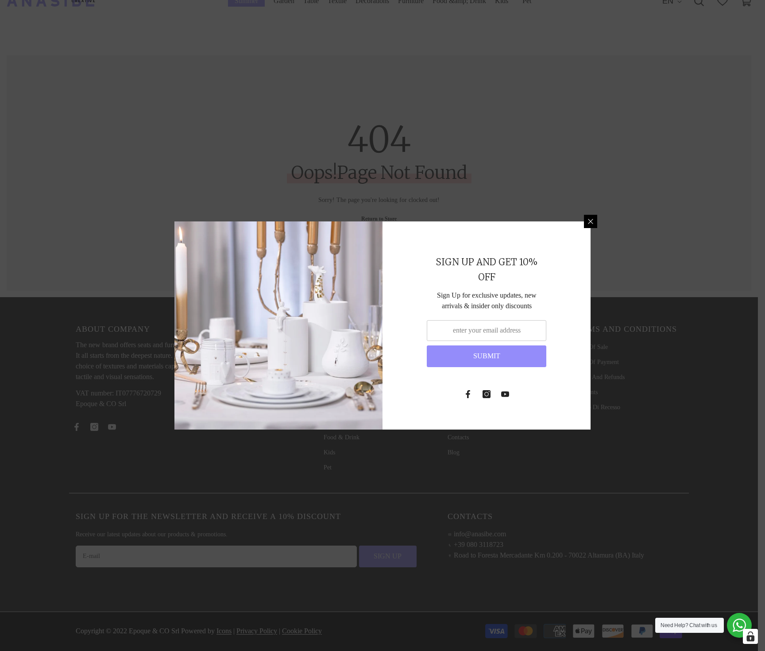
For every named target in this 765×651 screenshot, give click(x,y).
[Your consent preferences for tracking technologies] (750, 636)
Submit (486, 356)
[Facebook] (468, 394)
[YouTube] (505, 394)
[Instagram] (486, 394)
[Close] (590, 221)
